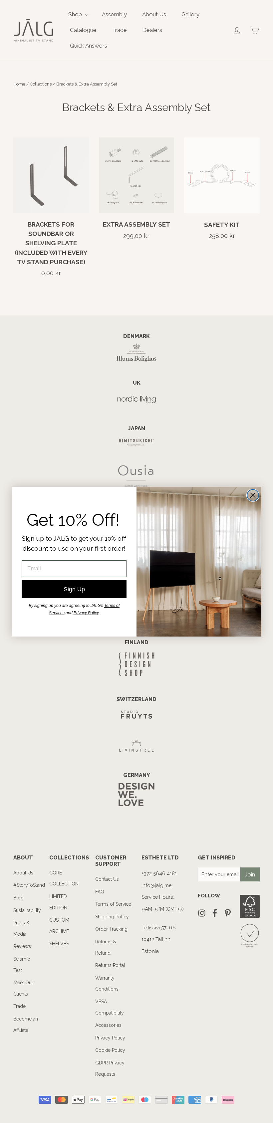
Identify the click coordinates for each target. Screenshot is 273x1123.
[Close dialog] (253, 495)
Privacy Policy (86, 613)
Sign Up (74, 589)
